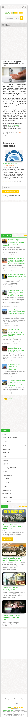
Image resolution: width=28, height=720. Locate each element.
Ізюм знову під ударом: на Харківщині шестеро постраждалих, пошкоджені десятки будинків (16, 349)
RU (11, 398)
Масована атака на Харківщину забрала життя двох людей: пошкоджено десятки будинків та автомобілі (13, 242)
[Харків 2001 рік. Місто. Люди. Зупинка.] (14, 578)
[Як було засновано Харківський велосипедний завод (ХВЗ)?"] (14, 515)
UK (6, 398)
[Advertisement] (14, 44)
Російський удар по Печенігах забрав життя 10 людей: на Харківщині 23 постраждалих (16, 312)
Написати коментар (11, 191)
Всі (25, 235)
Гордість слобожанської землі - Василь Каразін (12, 559)
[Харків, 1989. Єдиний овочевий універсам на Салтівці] (14, 606)
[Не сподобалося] (7, 133)
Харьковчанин (7, 254)
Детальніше (7, 539)
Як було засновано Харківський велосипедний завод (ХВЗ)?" (13, 526)
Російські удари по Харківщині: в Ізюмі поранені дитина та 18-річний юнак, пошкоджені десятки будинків (13, 333)
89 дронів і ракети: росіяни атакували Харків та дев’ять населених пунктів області (17, 276)
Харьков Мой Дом (8, 710)
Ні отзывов (18, 181)
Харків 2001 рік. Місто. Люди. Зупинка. (11, 588)
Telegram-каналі (13, 125)
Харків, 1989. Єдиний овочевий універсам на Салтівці (11, 617)
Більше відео (23, 506)
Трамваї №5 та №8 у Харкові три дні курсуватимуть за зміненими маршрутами (17, 367)
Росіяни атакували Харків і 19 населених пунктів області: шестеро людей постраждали (16, 383)
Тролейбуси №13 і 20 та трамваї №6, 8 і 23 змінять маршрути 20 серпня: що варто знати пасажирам (16, 293)
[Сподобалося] (3, 133)
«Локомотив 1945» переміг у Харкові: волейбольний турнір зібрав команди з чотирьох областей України (16, 261)
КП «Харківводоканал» (10, 163)
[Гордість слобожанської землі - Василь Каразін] (14, 549)
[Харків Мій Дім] (14, 13)
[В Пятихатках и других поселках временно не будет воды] (14, 74)
